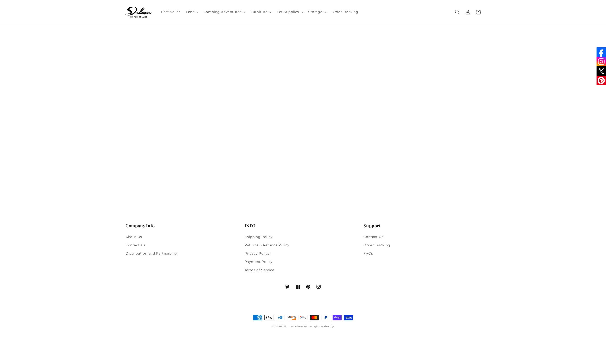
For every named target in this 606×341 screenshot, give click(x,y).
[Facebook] (601, 52)
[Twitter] (601, 71)
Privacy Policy (257, 253)
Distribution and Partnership (151, 253)
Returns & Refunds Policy (267, 245)
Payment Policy (259, 262)
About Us (133, 237)
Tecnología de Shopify (319, 326)
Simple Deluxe (293, 326)
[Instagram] (601, 61)
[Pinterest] (601, 80)
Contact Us (135, 245)
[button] (192, 12)
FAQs (368, 253)
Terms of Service (259, 270)
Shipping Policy (259, 237)
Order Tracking (376, 245)
